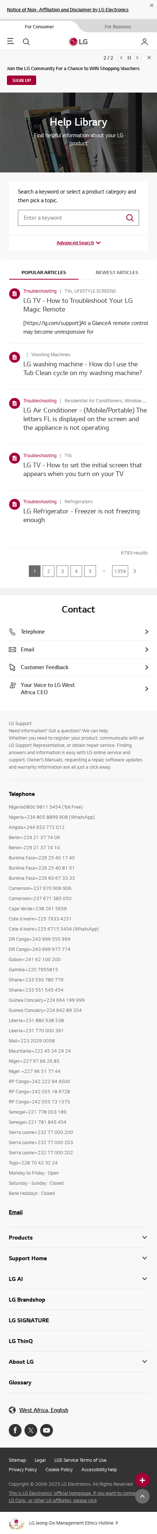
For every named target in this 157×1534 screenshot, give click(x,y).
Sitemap (17, 1460)
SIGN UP (21, 80)
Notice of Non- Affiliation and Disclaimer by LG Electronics (68, 9)
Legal (40, 1460)
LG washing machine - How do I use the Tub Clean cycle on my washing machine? (82, 368)
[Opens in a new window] (15, 1430)
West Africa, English (43, 1410)
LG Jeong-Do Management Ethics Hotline (71, 1522)
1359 (120, 571)
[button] (78, 1258)
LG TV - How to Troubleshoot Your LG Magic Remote (78, 304)
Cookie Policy (59, 1469)
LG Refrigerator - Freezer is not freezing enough (81, 515)
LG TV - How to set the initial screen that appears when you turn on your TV (82, 469)
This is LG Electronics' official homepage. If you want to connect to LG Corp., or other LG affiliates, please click (77, 1497)
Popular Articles (44, 272)
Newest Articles (117, 272)
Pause (129, 58)
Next (137, 58)
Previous (121, 58)
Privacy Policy (23, 1469)
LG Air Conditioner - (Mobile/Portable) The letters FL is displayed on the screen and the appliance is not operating (85, 418)
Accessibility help (99, 1469)
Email (16, 1212)
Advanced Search (75, 242)
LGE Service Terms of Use (80, 1460)
